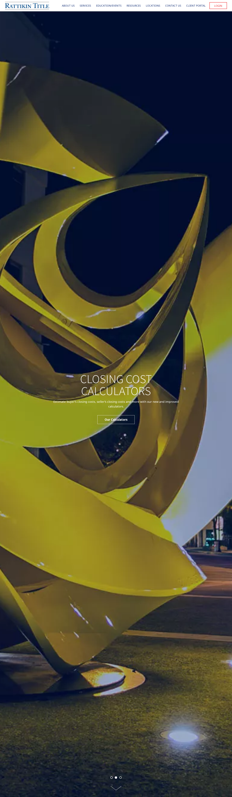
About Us (68, 5)
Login (218, 6)
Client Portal (196, 5)
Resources (134, 5)
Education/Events (109, 5)
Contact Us (173, 5)
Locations (153, 5)
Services (85, 5)
